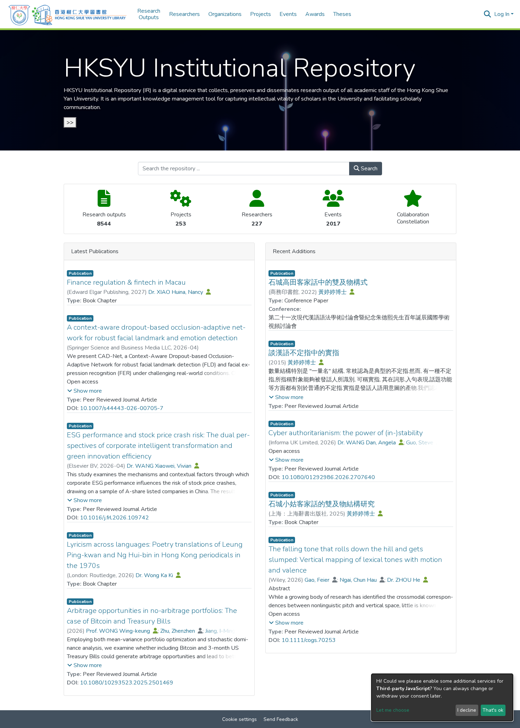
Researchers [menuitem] (184, 14)
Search (368, 168)
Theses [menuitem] (342, 14)
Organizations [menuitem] (225, 14)
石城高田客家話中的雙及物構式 (318, 282)
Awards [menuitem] (315, 14)
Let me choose (392, 710)
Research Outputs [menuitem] (148, 14)
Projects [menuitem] (260, 14)
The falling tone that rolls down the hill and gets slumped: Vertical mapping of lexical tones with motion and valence (355, 559)
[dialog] (442, 697)
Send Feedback (281, 719)
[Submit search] (487, 14)
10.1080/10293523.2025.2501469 (126, 683)
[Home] (67, 14)
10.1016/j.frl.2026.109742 (114, 518)
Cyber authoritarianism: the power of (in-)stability (345, 433)
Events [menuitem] (288, 14)
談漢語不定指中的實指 (303, 353)
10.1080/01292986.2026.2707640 (328, 477)
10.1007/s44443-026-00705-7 (121, 408)
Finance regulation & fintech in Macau (126, 282)
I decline (466, 710)
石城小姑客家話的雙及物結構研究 (321, 504)
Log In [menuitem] (501, 14)
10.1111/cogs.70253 (309, 640)
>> (70, 122)
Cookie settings (239, 719)
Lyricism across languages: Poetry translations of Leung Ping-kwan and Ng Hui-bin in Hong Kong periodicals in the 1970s (155, 555)
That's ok (493, 710)
